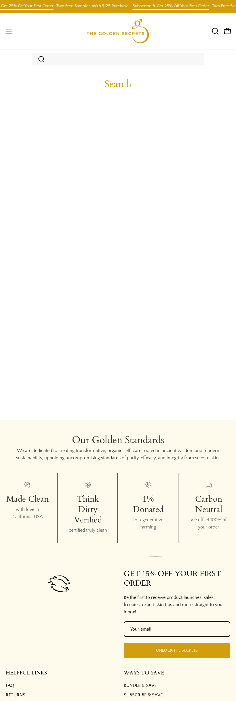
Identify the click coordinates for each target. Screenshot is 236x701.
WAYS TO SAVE (144, 673)
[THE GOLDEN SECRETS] (118, 31)
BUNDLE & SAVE (140, 685)
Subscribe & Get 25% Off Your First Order (167, 5)
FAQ (10, 685)
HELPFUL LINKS (26, 673)
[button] (215, 31)
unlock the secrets (177, 650)
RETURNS (15, 695)
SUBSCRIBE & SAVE (143, 695)
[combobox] (118, 59)
